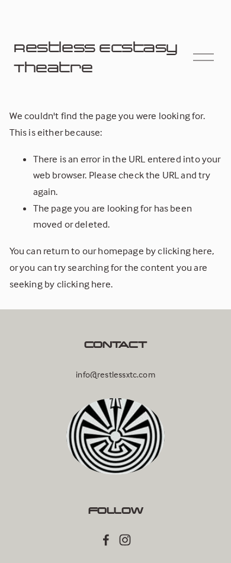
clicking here (184, 251)
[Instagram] (125, 540)
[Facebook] (106, 540)
